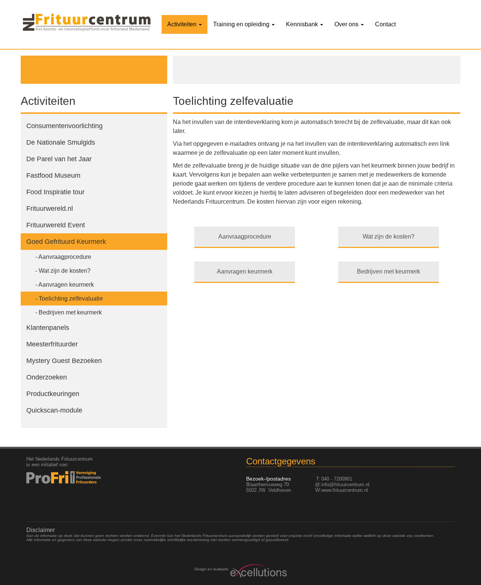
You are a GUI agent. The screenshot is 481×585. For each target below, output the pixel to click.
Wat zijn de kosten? (65, 271)
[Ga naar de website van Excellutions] (257, 570)
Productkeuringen (52, 394)
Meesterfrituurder (52, 344)
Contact (385, 24)
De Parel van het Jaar (59, 159)
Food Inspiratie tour (55, 192)
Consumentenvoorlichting (64, 126)
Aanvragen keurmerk (66, 284)
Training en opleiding (242, 24)
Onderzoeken (46, 377)
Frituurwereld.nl (49, 208)
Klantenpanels (47, 327)
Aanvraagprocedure (64, 257)
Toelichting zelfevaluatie (71, 298)
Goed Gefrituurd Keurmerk (66, 241)
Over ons (347, 24)
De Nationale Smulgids (60, 142)
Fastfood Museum (53, 175)
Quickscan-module (54, 410)
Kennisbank (302, 24)
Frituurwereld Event (55, 225)
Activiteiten (182, 24)
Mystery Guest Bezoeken (64, 360)
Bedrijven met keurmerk (70, 312)
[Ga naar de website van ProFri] (75, 477)
